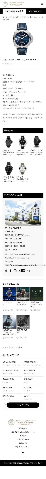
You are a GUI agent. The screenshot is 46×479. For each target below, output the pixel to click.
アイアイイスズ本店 (14, 11)
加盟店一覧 (23, 443)
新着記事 (23, 436)
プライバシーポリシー (23, 447)
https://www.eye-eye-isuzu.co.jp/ (22, 254)
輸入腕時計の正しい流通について (23, 432)
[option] (23, 39)
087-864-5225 (16, 239)
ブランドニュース (23, 439)
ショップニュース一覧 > (12, 347)
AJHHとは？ (23, 428)
